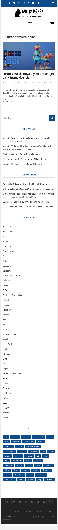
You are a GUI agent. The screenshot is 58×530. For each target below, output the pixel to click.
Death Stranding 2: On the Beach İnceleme (21, 154)
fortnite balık (24, 83)
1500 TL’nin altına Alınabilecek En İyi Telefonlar (23, 206)
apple (50, 437)
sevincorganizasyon (44, 189)
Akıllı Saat (7, 226)
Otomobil (7, 354)
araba (5, 241)
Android (26, 437)
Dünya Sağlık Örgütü (12, 275)
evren (40, 441)
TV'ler (5, 398)
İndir (5, 319)
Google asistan (33, 446)
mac (45, 456)
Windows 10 (9, 479)
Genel (5, 285)
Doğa (5, 261)
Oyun (5, 359)
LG (38, 456)
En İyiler (6, 280)
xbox (21, 479)
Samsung (48, 465)
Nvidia (19, 465)
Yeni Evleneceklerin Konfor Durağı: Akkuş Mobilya (25, 159)
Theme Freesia (28, 517)
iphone (7, 456)
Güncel (6, 300)
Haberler (7, 310)
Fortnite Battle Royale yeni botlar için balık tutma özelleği (28, 75)
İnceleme (7, 314)
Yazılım (6, 412)
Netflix (38, 461)
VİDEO (6, 407)
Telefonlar (7, 393)
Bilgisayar (7, 246)
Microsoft (17, 461)
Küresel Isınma (9, 334)
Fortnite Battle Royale (37, 83)
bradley (43, 184)
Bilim (5, 256)
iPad (51, 451)
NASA (28, 461)
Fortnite (8, 83)
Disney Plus (28, 441)
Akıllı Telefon (8, 231)
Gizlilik (28, 511)
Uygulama (19, 475)
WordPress (38, 517)
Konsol (6, 329)
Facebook (8, 446)
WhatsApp (41, 475)
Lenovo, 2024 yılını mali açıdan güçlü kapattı (22, 164)
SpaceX (25, 470)
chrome (16, 441)
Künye (51, 511)
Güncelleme (9, 451)
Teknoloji (7, 388)
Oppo (29, 465)
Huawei (22, 451)
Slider (5, 378)
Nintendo (8, 465)
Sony (16, 470)
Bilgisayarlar (8, 251)
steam (35, 470)
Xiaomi (30, 479)
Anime (5, 236)
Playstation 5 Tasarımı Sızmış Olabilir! (19, 184)
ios (43, 451)
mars (6, 461)
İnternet (6, 324)
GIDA (5, 290)
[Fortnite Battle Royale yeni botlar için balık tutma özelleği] (29, 56)
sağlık (7, 470)
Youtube (49, 479)
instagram (33, 451)
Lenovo (29, 456)
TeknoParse (7, 516)
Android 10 (38, 437)
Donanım (7, 266)
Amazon (15, 437)
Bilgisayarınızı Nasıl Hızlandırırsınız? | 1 (20, 193)
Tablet (5, 383)
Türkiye (7, 475)
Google (19, 446)
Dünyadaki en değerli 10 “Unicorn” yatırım (21, 202)
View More (7, 102)
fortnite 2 (15, 83)
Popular (6, 363)
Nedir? (5, 349)
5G (6, 437)
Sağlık (5, 368)
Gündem (6, 305)
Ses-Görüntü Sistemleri (13, 373)
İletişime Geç (40, 511)
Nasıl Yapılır (8, 344)
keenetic (18, 456)
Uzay (5, 403)
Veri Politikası (16, 511)
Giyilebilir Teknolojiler (12, 295)
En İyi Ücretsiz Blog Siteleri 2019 (17, 189)
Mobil (5, 339)
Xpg (39, 479)
